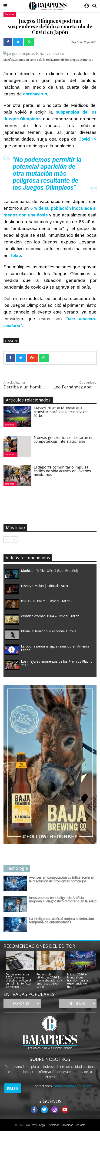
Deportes (9, 14)
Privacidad (53, 1125)
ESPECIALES (21, 1003)
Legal (42, 1125)
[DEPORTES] (19, 416)
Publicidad (67, 1125)
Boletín (12, 1088)
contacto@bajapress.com (72, 1086)
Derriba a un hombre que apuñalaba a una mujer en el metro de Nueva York (25, 387)
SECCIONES (77, 1003)
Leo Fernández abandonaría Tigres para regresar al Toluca (75, 387)
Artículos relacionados (28, 400)
